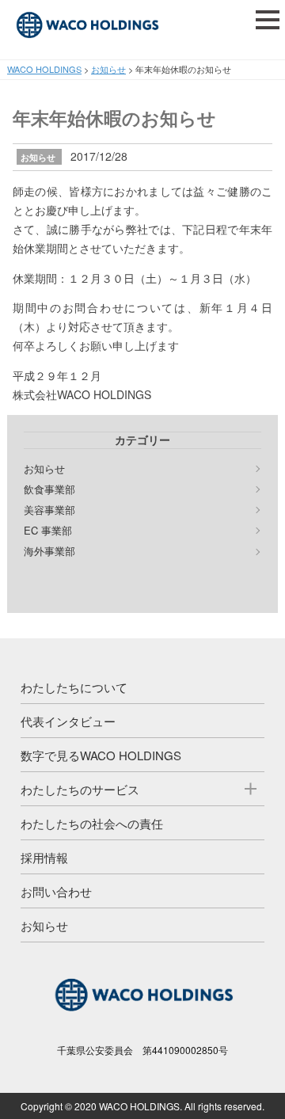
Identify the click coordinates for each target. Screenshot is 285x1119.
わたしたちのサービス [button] (80, 789)
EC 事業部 (48, 530)
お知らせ (38, 157)
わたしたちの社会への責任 (92, 823)
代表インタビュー (68, 721)
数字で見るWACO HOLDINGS (101, 755)
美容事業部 (49, 510)
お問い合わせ (56, 891)
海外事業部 (49, 551)
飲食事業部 (49, 489)
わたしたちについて (74, 687)
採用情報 (44, 857)
